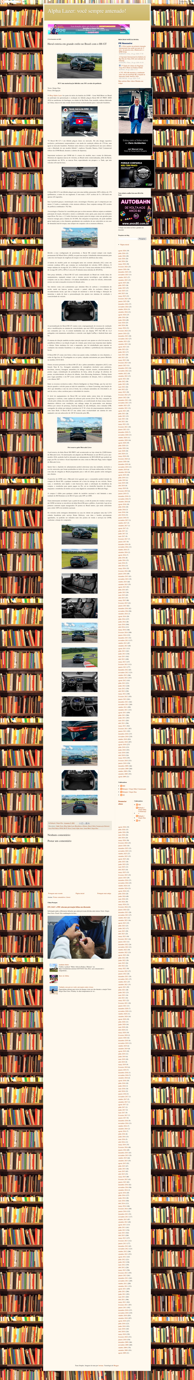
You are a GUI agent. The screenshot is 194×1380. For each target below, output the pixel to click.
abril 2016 (121, 566)
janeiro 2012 (122, 699)
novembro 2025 (123, 275)
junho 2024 (122, 320)
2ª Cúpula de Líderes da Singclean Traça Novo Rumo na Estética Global (131, 67)
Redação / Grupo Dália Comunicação (134, 789)
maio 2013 (121, 656)
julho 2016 (121, 558)
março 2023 (122, 360)
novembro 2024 (123, 307)
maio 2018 (121, 512)
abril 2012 (121, 691)
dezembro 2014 (123, 608)
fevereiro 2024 (123, 331)
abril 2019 (121, 485)
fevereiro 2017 (123, 539)
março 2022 (122, 392)
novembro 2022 (123, 371)
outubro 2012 (122, 675)
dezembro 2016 (123, 544)
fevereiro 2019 (123, 491)
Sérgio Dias (94, 828)
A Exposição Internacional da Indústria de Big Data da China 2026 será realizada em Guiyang (132, 59)
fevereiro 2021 (123, 427)
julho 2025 (121, 285)
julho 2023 (121, 349)
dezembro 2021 (123, 400)
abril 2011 (121, 723)
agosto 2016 (122, 555)
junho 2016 (122, 560)
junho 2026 (122, 256)
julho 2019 (121, 477)
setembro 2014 (123, 614)
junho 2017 (122, 533)
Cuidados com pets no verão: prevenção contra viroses (76, 987)
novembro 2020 (123, 435)
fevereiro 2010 (123, 760)
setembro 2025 (123, 280)
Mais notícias (122, 81)
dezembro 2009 (123, 766)
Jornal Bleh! (87, 828)
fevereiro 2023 (123, 363)
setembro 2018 (123, 502)
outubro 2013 (122, 643)
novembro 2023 (123, 339)
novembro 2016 (123, 547)
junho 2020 (122, 448)
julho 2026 (121, 253)
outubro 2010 (122, 739)
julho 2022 (121, 381)
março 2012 (122, 694)
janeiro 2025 (122, 301)
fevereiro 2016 (123, 571)
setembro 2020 (123, 440)
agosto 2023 (122, 347)
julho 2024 (121, 317)
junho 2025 (122, 288)
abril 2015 (121, 598)
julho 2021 (121, 413)
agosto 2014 (122, 616)
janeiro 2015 (122, 606)
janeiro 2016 (122, 574)
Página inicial (80, 893)
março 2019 (122, 488)
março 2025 (122, 296)
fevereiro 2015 (123, 603)
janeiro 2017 (122, 542)
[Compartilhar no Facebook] (86, 823)
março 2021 (122, 424)
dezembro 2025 (123, 272)
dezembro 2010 (123, 734)
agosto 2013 (122, 648)
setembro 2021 (123, 408)
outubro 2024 (122, 309)
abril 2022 (121, 389)
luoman (101, 1365)
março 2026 (122, 264)
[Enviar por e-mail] (80, 823)
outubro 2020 (122, 437)
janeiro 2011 (122, 731)
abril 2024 (121, 325)
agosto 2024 (122, 315)
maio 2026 (121, 258)
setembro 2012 (123, 678)
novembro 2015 (123, 579)
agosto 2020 (122, 443)
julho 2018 (121, 507)
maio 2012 (121, 688)
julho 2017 (121, 531)
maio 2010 (121, 752)
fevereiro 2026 (123, 267)
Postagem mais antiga (104, 893)
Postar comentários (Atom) (61, 897)
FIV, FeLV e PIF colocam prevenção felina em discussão (69, 907)
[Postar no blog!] (82, 823)
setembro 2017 (123, 526)
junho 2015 (122, 592)
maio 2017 (121, 536)
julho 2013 (121, 651)
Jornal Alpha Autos (77, 828)
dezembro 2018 (123, 496)
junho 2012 (122, 686)
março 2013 (122, 662)
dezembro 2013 (123, 638)
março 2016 (122, 568)
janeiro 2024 (122, 333)
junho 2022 (122, 384)
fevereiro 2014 (123, 632)
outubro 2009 (122, 771)
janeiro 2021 (122, 429)
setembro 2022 (123, 376)
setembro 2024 (123, 312)
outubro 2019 (122, 469)
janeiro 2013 (122, 667)
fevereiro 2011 (123, 728)
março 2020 (122, 456)
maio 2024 (121, 323)
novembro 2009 (123, 769)
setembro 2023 (123, 344)
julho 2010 (121, 747)
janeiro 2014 (122, 635)
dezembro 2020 (123, 432)
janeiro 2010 (122, 763)
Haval (70, 828)
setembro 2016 (123, 552)
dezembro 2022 (123, 368)
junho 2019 (122, 480)
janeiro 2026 (122, 269)
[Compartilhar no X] (84, 823)
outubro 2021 (122, 405)
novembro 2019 (123, 467)
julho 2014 (121, 619)
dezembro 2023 (123, 336)
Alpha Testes (60, 826)
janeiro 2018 (122, 518)
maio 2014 (121, 624)
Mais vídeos (131, 81)
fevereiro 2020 (123, 459)
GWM (61, 828)
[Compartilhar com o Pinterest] (89, 823)
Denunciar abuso (122, 802)
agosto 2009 (122, 776)
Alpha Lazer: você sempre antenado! (87, 10)
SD (124, 795)
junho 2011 (122, 718)
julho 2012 (121, 683)
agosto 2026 (122, 251)
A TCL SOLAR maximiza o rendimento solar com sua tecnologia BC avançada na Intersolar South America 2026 (132, 74)
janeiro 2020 (122, 461)
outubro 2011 (122, 707)
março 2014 (122, 630)
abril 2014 (121, 627)
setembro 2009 (123, 774)
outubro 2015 (122, 582)
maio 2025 (121, 291)
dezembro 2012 (123, 670)
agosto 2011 (122, 712)
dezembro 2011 (123, 702)
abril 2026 (121, 261)
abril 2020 (121, 453)
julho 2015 (121, 590)
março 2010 (122, 758)
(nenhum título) (64, 965)
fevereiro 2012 (123, 696)
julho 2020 (121, 445)
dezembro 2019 (123, 464)
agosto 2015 (122, 587)
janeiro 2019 (122, 493)
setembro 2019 (123, 472)
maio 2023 (121, 355)
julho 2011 (121, 715)
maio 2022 (121, 387)
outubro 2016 (122, 550)
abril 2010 (121, 755)
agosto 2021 (122, 411)
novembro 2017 (123, 520)
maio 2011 (121, 720)
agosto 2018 (122, 504)
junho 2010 (122, 750)
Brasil (90, 826)
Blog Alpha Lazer (56, 95)
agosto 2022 (122, 379)
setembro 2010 (123, 742)
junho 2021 (122, 416)
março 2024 (122, 328)
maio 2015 (121, 595)
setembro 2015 (123, 584)
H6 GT (65, 828)
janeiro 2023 (122, 365)
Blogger (116, 1365)
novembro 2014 (123, 611)
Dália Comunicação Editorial (100, 826)
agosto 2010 (122, 744)
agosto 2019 (122, 475)
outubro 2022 (122, 373)
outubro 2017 (122, 523)
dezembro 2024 (123, 304)
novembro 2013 (123, 640)
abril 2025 (121, 293)
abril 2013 (121, 659)
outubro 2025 (122, 277)
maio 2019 (121, 483)
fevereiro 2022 (123, 395)
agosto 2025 (122, 283)
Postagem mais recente (55, 893)
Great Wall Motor (53, 828)
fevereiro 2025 (123, 299)
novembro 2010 (123, 736)
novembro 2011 (123, 704)
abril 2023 (121, 357)
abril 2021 (121, 421)
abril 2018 (121, 515)
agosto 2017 (122, 528)
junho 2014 (122, 622)
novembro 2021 (123, 403)
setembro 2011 (123, 710)
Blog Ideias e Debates (81, 826)
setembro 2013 (123, 646)
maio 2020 (121, 451)
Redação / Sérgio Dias (130, 792)
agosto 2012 (122, 680)
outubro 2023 (122, 341)
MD (124, 786)
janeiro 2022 (122, 397)
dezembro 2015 (123, 576)
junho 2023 (122, 352)
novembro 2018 (123, 499)
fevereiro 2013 (123, 664)
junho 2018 (122, 509)
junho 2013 (122, 654)
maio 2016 (121, 563)
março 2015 (122, 600)
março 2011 (122, 726)
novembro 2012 (123, 672)
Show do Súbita (64, 976)
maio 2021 (121, 419)
